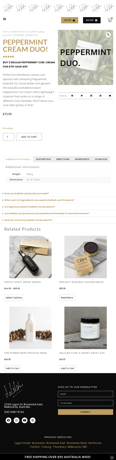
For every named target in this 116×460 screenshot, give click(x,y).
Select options (14, 297)
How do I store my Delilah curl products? (28, 220)
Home (6, 31)
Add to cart (29, 136)
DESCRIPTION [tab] (43, 159)
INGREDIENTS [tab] (82, 159)
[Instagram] (16, 420)
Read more (67, 297)
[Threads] (33, 420)
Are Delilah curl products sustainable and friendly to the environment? (46, 213)
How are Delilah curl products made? (26, 193)
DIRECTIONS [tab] (62, 159)
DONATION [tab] (101, 159)
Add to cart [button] (12, 368)
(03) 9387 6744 (14, 412)
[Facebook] (8, 420)
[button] (4, 19)
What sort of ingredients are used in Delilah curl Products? (39, 200)
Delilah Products (19, 31)
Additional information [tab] (18, 159)
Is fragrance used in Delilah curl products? (29, 206)
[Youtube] (24, 420)
